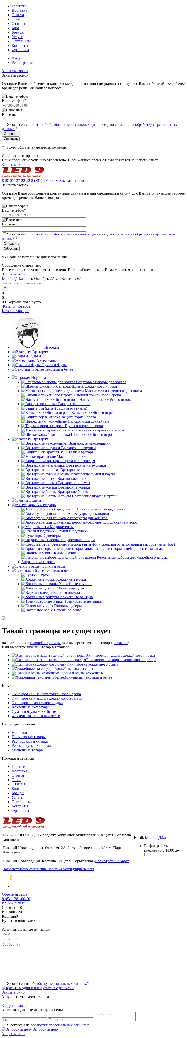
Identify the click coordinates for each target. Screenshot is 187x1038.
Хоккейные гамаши (75, 584)
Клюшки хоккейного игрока (97, 395)
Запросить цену (45, 1029)
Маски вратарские (72, 456)
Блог (15, 28)
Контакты (20, 45)
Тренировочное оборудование (101, 509)
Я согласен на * (48, 983)
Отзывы (18, 23)
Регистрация (22, 62)
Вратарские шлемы (74, 483)
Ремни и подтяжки (73, 531)
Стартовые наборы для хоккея (101, 382)
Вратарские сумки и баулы (93, 474)
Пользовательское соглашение (25, 869)
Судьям (35, 356)
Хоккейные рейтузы (77, 597)
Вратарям (40, 352)
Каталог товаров (16, 306)
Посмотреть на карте (112, 861)
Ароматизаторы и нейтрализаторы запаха (130, 549)
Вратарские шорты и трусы (94, 496)
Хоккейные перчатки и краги (99, 430)
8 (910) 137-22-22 (16, 180)
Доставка (19, 10)
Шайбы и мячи (63, 553)
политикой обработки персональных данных (65, 124)
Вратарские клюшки (77, 470)
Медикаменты (62, 527)
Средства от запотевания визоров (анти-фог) (138, 544)
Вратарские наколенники (89, 443)
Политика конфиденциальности (70, 869)
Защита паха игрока (38, 562)
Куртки (44, 575)
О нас (16, 19)
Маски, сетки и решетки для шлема (114, 391)
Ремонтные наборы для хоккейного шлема (132, 557)
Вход (16, 58)
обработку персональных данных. (59, 983)
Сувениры (52, 535)
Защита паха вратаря (78, 461)
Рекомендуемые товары (31, 746)
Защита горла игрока (78, 417)
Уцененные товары (28, 750)
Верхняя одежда (66, 592)
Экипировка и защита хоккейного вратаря (121, 660)
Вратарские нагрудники (86, 465)
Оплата (18, 15)
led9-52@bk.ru (156, 837)
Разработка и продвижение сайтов (52, 878)
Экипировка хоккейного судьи (92, 664)
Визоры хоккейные (74, 404)
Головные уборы (68, 606)
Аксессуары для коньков (87, 518)
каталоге (121, 643)
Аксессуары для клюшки (88, 513)
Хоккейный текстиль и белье (88, 677)
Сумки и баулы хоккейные (82, 673)
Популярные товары (29, 737)
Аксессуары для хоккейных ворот (111, 522)
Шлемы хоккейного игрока (94, 386)
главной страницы (45, 643)
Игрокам (51, 347)
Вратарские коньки (74, 487)
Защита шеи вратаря (77, 452)
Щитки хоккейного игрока (93, 434)
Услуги (17, 37)
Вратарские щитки (73, 478)
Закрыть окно (13, 164)
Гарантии (20, 6)
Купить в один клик (56, 988)
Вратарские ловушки (78, 448)
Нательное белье (67, 610)
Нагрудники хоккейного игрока (105, 399)
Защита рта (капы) (72, 408)
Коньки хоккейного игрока (93, 413)
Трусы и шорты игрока (84, 426)
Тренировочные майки (83, 601)
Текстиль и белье (59, 369)
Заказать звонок (15, 71)
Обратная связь (14, 894)
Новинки (19, 732)
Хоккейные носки (71, 579)
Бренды (18, 32)
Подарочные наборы (78, 540)
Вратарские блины (73, 492)
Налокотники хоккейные (88, 421)
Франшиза (20, 50)
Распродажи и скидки (30, 741)
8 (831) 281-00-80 (45, 180)
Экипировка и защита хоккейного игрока (120, 655)
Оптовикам (21, 41)
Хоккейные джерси (74, 588)
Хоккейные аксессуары (73, 668)
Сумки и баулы (54, 365)
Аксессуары (46, 360)
